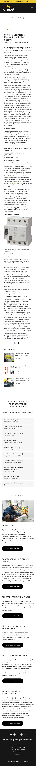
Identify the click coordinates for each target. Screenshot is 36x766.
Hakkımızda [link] (18, 745)
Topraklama (14, 183)
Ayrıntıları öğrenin (13, 548)
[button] (32, 8)
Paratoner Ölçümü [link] (18, 747)
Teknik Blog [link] (18, 752)
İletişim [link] (18, 754)
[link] (8, 8)
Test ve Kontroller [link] (18, 749)
